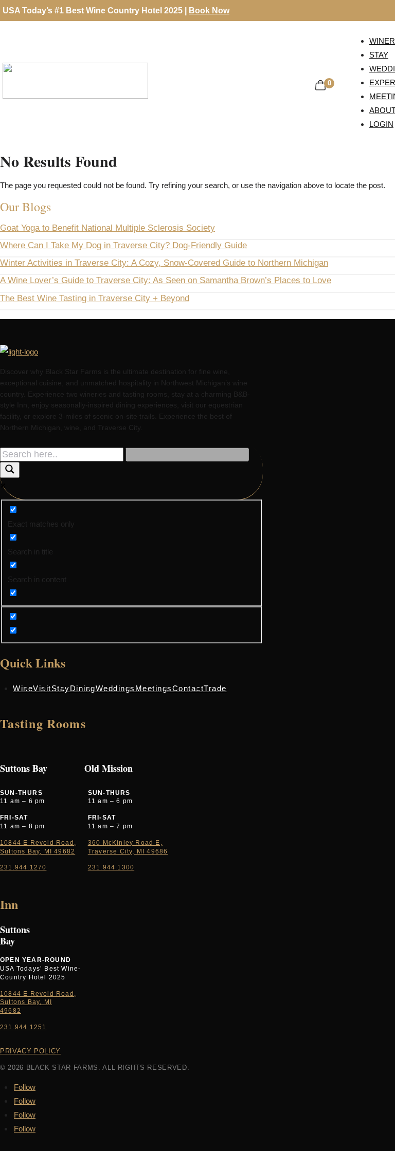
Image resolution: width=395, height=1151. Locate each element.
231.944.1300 (111, 867)
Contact (188, 688)
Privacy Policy (30, 1051)
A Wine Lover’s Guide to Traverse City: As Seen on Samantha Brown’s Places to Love (165, 280)
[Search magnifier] (10, 470)
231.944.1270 (23, 867)
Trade (215, 688)
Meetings (153, 688)
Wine (23, 688)
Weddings (115, 688)
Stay (60, 688)
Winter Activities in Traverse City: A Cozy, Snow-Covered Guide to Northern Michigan (164, 263)
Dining (83, 688)
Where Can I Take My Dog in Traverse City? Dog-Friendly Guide (123, 245)
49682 (10, 1010)
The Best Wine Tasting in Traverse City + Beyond (94, 298)
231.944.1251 (23, 1027)
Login (381, 124)
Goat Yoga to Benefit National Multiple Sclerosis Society (107, 228)
